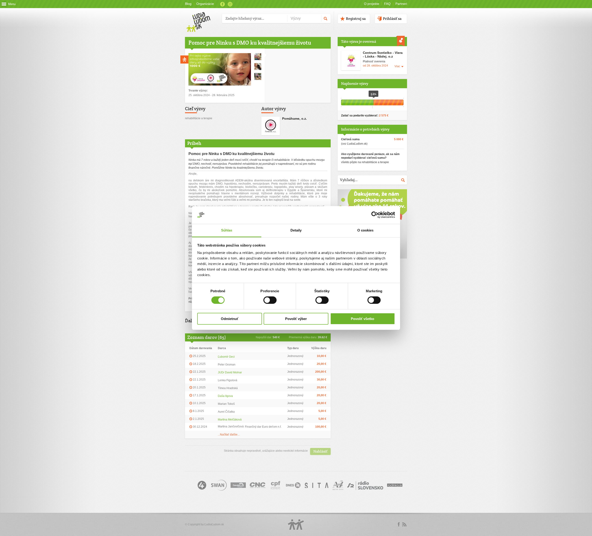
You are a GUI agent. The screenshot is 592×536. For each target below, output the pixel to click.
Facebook (222, 4)
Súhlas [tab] (226, 230)
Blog (188, 3)
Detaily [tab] (296, 230)
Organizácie (205, 3)
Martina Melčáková (230, 419)
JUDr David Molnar (230, 372)
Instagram (230, 4)
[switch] (270, 300)
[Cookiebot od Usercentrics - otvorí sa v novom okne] (375, 214)
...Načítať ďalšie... (229, 434)
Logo (296, 524)
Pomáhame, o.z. (294, 118)
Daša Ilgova (225, 396)
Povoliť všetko (362, 319)
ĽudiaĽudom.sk (214, 524)
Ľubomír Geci (226, 356)
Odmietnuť (229, 319)
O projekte (371, 3)
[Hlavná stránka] (202, 17)
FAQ (387, 3)
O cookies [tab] (365, 230)
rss (404, 524)
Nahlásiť (320, 451)
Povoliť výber (296, 319)
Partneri (401, 3)
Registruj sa (356, 18)
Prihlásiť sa (392, 18)
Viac (397, 66)
